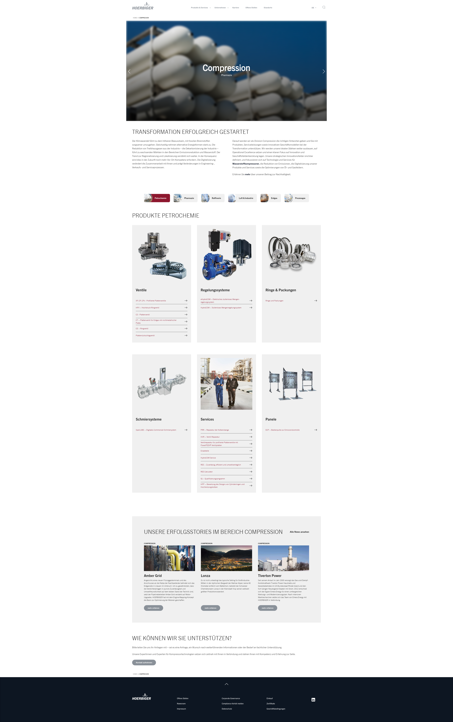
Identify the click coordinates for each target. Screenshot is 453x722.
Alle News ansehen (299, 531)
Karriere (235, 7)
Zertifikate (271, 703)
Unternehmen (220, 7)
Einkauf (270, 698)
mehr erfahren (153, 608)
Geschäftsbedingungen (276, 708)
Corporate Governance (231, 698)
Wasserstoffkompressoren (245, 163)
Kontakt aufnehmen (144, 662)
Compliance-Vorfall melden (233, 703)
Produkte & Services (199, 7)
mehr (247, 174)
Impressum (181, 708)
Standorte (268, 7)
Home (135, 18)
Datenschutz (227, 708)
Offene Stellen (251, 7)
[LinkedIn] (313, 700)
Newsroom (181, 703)
